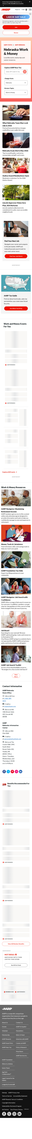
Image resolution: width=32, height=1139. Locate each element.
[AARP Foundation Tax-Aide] (16, 559)
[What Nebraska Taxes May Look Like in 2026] (16, 112)
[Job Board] (16, 619)
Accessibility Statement (20, 1096)
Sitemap (4, 1092)
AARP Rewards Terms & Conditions (12, 1099)
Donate (4, 1026)
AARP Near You (6, 1047)
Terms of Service (7, 1096)
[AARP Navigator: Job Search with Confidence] (16, 586)
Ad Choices (5, 1109)
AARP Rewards (6, 1039)
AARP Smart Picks (7, 1043)
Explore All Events (8, 472)
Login (23, 9)
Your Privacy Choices (16, 1109)
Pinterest (12, 771)
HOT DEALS (10, 955)
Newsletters (19, 1031)
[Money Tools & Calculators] (16, 533)
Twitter (8, 771)
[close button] (30, 14)
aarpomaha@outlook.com (12, 739)
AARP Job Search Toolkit (11, 665)
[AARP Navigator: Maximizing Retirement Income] (16, 498)
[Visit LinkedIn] (19, 1114)
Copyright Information (8, 1102)
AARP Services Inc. (21, 1055)
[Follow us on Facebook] (4, 1114)
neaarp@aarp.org (10, 706)
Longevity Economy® (8, 1084)
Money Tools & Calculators (12, 544)
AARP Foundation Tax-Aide (12, 571)
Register (17, 9)
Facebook (4, 771)
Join (16, 27)
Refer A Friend (20, 1035)
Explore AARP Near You (13, 68)
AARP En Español (21, 1026)
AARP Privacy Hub (14, 1092)
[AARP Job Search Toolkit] (16, 654)
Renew (16, 32)
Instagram (16, 771)
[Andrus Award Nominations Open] (16, 165)
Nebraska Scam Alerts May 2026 (15, 151)
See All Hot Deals (16, 965)
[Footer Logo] (16, 1009)
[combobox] (16, 71)
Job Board (5, 630)
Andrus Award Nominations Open (15, 176)
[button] (30, 9)
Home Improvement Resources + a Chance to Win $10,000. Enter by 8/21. (13, 2)
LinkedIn (20, 771)
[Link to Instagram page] (14, 1114)
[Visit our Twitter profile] (9, 1114)
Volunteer (5, 1031)
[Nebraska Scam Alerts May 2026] (16, 140)
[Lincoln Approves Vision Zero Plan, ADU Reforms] (16, 192)
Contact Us (19, 1022)
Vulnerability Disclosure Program (12, 1106)
